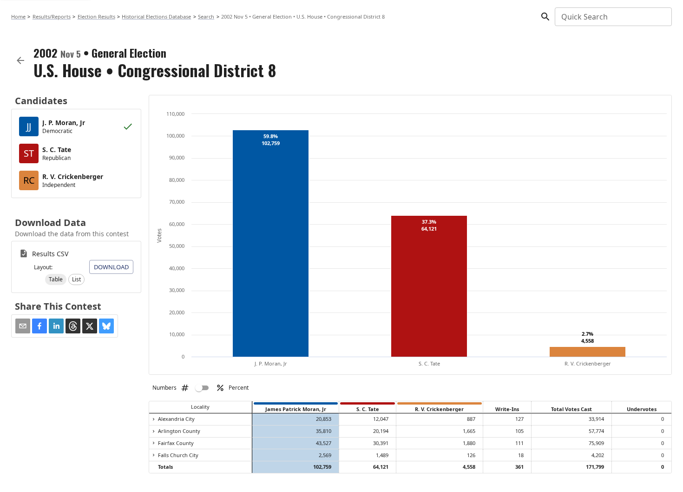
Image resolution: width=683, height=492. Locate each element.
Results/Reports (52, 16)
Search (206, 16)
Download (111, 267)
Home (18, 16)
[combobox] (613, 16)
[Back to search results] (20, 60)
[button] (55, 279)
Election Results (96, 16)
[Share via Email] (22, 326)
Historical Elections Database (156, 16)
